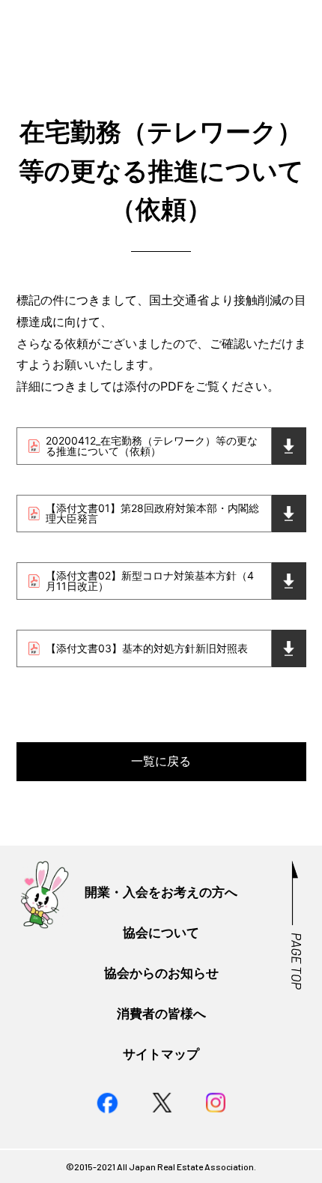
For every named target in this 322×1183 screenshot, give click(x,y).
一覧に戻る (161, 760)
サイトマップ (161, 1054)
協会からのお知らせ (161, 973)
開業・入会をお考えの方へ (161, 892)
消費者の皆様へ (161, 1013)
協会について (161, 932)
